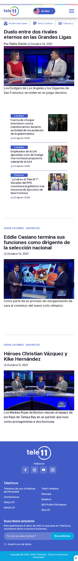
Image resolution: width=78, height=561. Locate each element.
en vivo (45, 11)
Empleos (46, 499)
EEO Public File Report (54, 504)
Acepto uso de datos (19, 544)
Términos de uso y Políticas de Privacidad (19, 490)
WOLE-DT (9, 502)
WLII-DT (46, 509)
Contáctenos (11, 497)
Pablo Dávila (18, 44)
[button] (39, 390)
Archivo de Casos (18, 23)
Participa (46, 494)
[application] (39, 66)
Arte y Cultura (45, 23)
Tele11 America (49, 488)
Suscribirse (62, 535)
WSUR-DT (9, 507)
